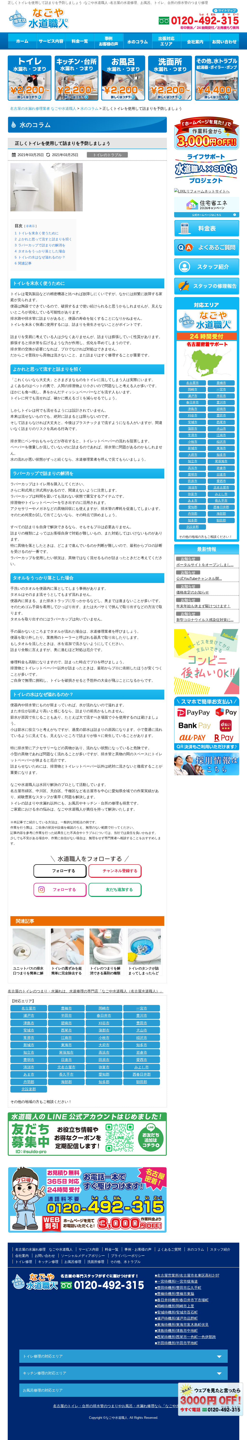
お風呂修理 (72, 1262)
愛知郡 (104, 1074)
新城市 (28, 1045)
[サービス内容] (42, 40)
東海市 (66, 1045)
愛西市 (141, 1060)
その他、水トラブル (125, 1262)
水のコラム (137, 40)
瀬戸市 (28, 1015)
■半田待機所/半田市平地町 (176, 1343)
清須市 (28, 1067)
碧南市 (66, 1023)
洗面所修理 (95, 1262)
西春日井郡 (142, 1074)
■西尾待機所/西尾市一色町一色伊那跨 (185, 1337)
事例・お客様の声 (108, 40)
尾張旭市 (66, 1052)
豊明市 (28, 1060)
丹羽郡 (28, 1082)
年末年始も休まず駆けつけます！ (203, 606)
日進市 (66, 1060)
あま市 (28, 1074)
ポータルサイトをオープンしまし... (204, 565)
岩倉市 (141, 1052)
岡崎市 (104, 1008)
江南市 (66, 1038)
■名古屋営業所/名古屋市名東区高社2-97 (187, 1275)
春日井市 (104, 1015)
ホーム (22, 40)
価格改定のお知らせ (192, 592)
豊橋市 (66, 1008)
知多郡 (104, 1082)
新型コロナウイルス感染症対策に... (204, 620)
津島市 (28, 1023)
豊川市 (141, 1015)
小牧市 (104, 1038)
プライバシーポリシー (128, 1256)
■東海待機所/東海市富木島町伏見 (182, 1324)
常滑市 (28, 1038)
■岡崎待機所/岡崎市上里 (174, 1306)
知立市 (28, 1052)
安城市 (28, 1030)
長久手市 (66, 1074)
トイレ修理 (23, 1262)
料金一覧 (79, 40)
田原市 (104, 1060)
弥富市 (104, 1067)
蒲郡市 (104, 1030)
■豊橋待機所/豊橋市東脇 (174, 1294)
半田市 (66, 1015)
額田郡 (141, 1082)
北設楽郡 (28, 1089)
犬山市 (141, 1030)
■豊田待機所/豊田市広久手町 (178, 1288)
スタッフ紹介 (220, 1249)
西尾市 (66, 1030)
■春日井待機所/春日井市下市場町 (182, 1300)
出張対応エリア (166, 40)
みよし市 (141, 1067)
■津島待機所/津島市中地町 (176, 1331)
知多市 (141, 1045)
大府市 (104, 1045)
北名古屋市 (66, 1067)
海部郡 (66, 1082)
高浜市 (104, 1052)
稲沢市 (141, 1038)
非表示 (30, 226)
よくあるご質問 (169, 1249)
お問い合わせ (224, 40)
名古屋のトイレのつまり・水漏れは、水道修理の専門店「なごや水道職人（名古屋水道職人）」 (85, 991)
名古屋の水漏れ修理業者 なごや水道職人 (43, 108)
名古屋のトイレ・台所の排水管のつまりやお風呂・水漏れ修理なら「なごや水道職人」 (123, 1406)
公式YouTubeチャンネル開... (199, 578)
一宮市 (141, 1008)
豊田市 (141, 1023)
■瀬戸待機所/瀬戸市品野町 (176, 1318)
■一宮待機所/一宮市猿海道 (176, 1281)
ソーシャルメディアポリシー (83, 1256)
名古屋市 (28, 1008)
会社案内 (195, 40)
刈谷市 (104, 1023)
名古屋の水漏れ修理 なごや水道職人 (44, 1249)
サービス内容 (50, 40)
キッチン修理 (48, 1262)
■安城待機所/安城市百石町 (176, 1312)
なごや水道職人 (117, 1417)
